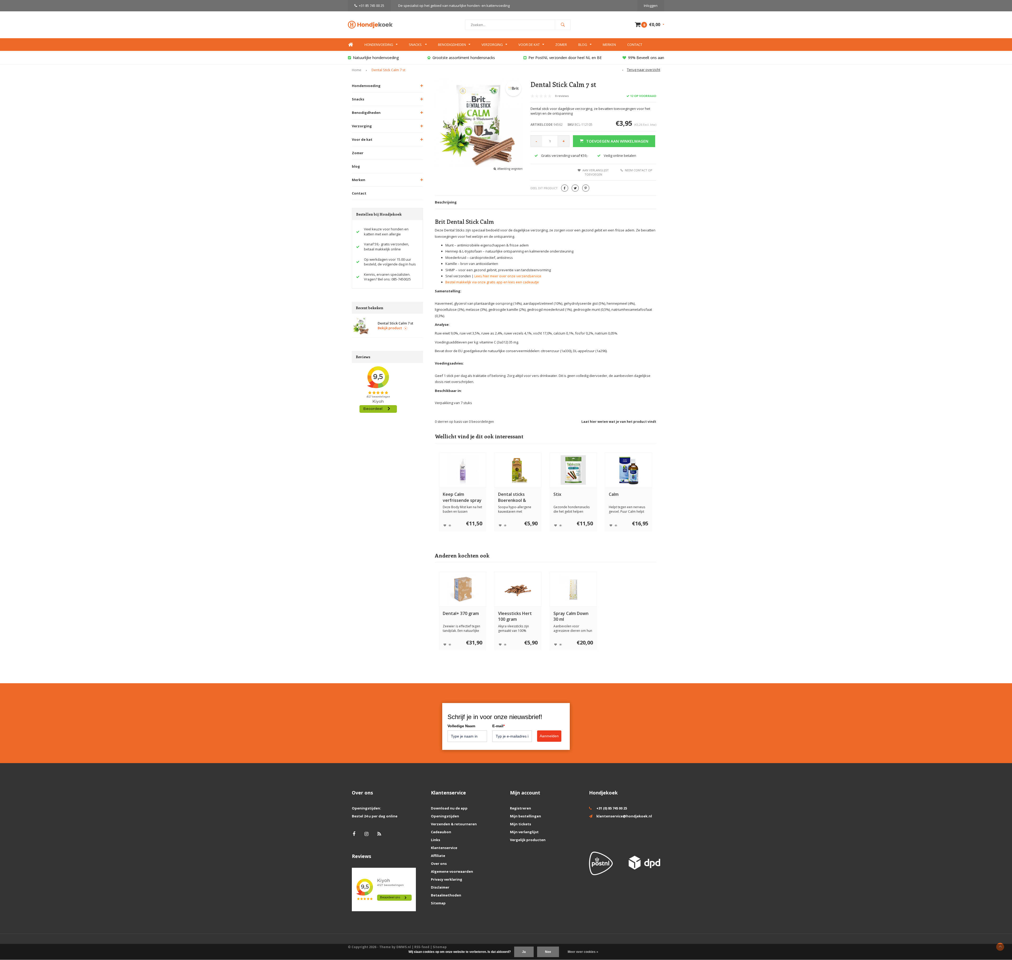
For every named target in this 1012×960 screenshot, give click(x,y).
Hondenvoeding (378, 44)
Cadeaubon (441, 832)
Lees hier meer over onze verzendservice (507, 276)
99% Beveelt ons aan (646, 57)
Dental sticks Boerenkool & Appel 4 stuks (512, 497)
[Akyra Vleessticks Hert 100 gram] (518, 589)
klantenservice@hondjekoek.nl (624, 816)
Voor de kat (529, 44)
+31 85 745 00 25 (371, 5)
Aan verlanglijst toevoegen (595, 172)
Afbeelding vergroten (510, 169)
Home (350, 44)
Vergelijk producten (528, 839)
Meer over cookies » (583, 952)
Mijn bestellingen (525, 816)
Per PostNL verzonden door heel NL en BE (565, 57)
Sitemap (438, 903)
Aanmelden (549, 736)
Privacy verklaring (446, 879)
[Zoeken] (563, 25)
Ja (524, 952)
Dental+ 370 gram (461, 613)
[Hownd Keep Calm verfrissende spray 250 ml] (462, 470)
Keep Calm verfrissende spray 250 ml (462, 497)
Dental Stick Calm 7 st (388, 69)
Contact (634, 44)
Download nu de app (449, 808)
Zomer (561, 44)
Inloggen (651, 5)
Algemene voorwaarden (452, 871)
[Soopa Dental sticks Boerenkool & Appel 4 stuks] (518, 470)
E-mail (498, 726)
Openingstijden (445, 816)
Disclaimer (440, 887)
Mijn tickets (520, 824)
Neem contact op (638, 170)
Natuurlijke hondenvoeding (376, 57)
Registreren (520, 808)
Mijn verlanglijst (524, 832)
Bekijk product (390, 328)
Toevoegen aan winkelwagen (617, 141)
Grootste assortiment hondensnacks (463, 57)
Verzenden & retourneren (454, 824)
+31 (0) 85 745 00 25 (611, 808)
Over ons (439, 863)
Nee (548, 952)
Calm (614, 494)
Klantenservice (444, 847)
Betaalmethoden (446, 895)
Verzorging (492, 44)
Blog (582, 44)
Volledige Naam (461, 726)
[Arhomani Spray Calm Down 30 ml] (573, 589)
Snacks (415, 44)
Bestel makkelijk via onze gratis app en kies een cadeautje (492, 282)
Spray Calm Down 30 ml (570, 616)
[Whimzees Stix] (573, 470)
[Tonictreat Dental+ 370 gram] (462, 589)
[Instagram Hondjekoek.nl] (366, 834)
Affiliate (438, 855)
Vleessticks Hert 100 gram (515, 616)
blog (356, 166)
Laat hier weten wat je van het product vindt (618, 421)
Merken (609, 44)
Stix (557, 494)
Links (435, 839)
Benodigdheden (452, 44)
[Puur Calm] (628, 470)
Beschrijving (446, 202)
